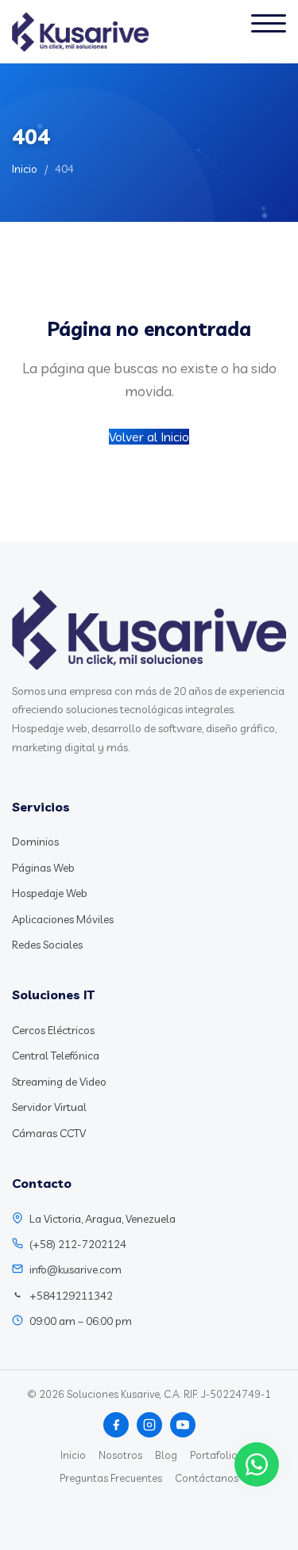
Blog (166, 1455)
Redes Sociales (47, 944)
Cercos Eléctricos (53, 1030)
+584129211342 (71, 1295)
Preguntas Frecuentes (111, 1478)
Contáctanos (206, 1478)
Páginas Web (43, 868)
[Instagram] (149, 1424)
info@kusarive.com (75, 1269)
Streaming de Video (59, 1082)
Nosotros (120, 1455)
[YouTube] (182, 1424)
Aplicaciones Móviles (63, 919)
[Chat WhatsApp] (256, 1464)
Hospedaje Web (49, 893)
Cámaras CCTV (49, 1133)
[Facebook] (116, 1424)
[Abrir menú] (268, 31)
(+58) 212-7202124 (77, 1244)
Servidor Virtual (49, 1107)
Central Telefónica (55, 1055)
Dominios (35, 841)
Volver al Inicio (149, 437)
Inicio (24, 169)
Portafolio (214, 1455)
